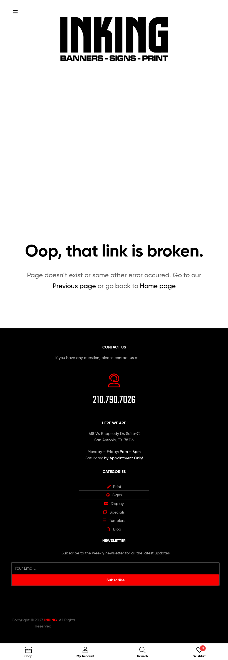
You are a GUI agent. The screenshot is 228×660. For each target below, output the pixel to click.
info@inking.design (156, 357)
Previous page (74, 286)
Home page (158, 286)
